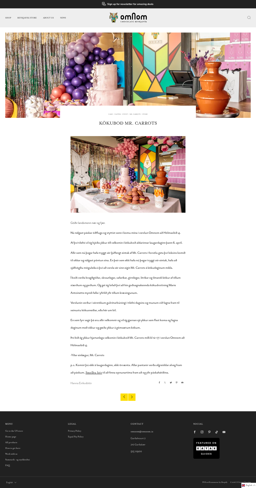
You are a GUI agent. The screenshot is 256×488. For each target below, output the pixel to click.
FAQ (7, 465)
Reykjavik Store (27, 18)
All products (11, 442)
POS (204, 482)
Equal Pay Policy (75, 436)
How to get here (12, 448)
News (63, 18)
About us (48, 18)
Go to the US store (14, 431)
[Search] (249, 17)
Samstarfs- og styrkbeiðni (17, 459)
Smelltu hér (94, 372)
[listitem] (128, 4)
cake (110, 114)
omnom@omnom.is (142, 431)
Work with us (11, 454)
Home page (10, 436)
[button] (248, 485)
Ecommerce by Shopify (218, 482)
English (9, 482)
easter (118, 114)
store (145, 114)
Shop (8, 18)
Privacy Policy (74, 431)
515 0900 (136, 451)
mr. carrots (135, 114)
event (125, 114)
